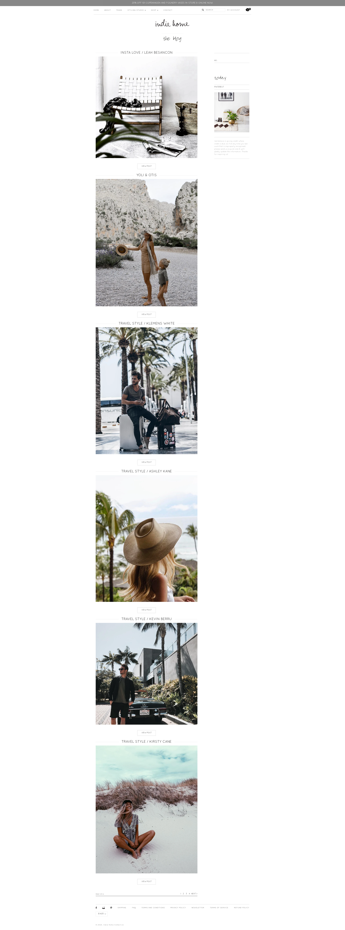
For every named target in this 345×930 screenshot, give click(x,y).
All (215, 60)
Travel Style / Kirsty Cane (147, 741)
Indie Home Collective (113, 925)
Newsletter (198, 907)
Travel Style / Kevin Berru (146, 619)
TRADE (119, 10)
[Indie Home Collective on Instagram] (103, 908)
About (107, 10)
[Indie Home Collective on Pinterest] (111, 908)
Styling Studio (137, 10)
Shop (154, 10)
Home (96, 10)
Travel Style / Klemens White (147, 323)
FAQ (134, 907)
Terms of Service (219, 907)
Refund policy (241, 907)
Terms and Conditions (153, 907)
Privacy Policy (178, 907)
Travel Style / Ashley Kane (146, 471)
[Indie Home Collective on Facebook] (96, 908)
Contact (167, 10)
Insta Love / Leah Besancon (147, 52)
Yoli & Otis (146, 175)
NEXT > (194, 894)
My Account (233, 10)
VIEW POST (147, 166)
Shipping (122, 907)
